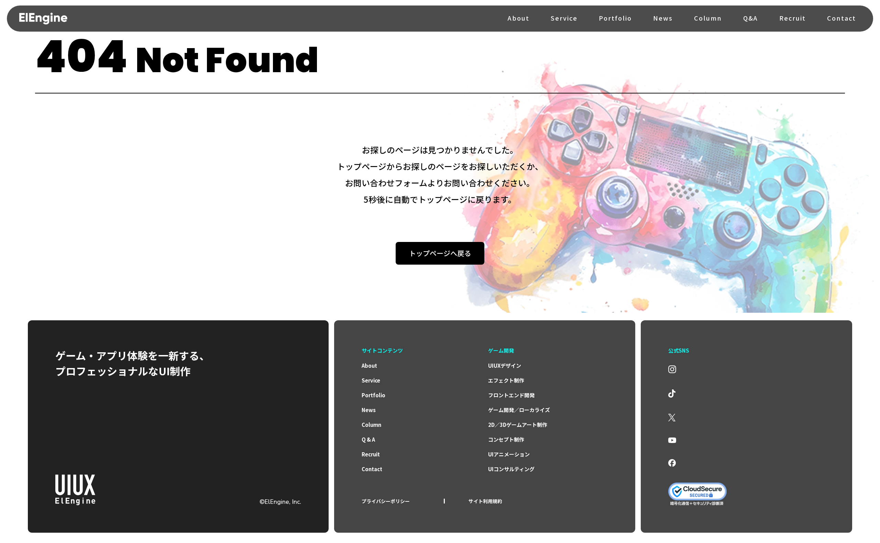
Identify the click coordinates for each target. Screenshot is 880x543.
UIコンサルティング (511, 469)
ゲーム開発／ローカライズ (519, 409)
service (371, 380)
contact (372, 469)
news (369, 409)
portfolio (373, 395)
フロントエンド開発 (511, 395)
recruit (371, 454)
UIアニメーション (509, 454)
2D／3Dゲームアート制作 (517, 424)
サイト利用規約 (485, 501)
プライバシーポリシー (386, 501)
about (369, 365)
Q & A (368, 439)
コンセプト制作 (506, 439)
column (371, 424)
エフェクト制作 (506, 380)
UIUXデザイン (504, 365)
